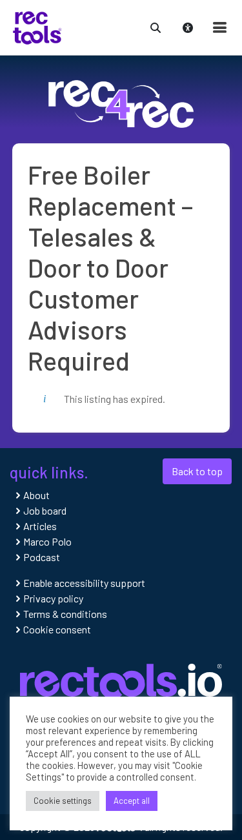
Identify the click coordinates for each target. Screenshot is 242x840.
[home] (37, 26)
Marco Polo (47, 541)
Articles (40, 526)
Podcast (41, 557)
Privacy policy (53, 598)
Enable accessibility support (84, 583)
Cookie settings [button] (63, 800)
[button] (155, 26)
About (36, 495)
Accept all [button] (132, 800)
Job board (44, 510)
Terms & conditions (65, 614)
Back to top (197, 471)
